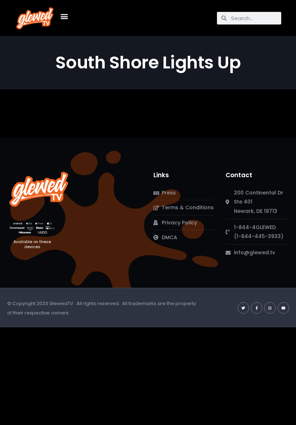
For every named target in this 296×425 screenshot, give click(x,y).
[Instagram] (270, 308)
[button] (64, 16)
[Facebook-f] (256, 308)
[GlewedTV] (38, 189)
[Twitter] (243, 308)
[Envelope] (283, 308)
